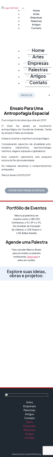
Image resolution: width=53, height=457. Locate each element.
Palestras (36, 21)
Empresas (36, 17)
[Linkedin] (26, 446)
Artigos (36, 24)
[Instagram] (18, 446)
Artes (36, 14)
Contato (36, 28)
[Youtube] (34, 446)
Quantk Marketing (33, 454)
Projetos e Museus (26, 301)
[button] (36, 34)
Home (36, 10)
